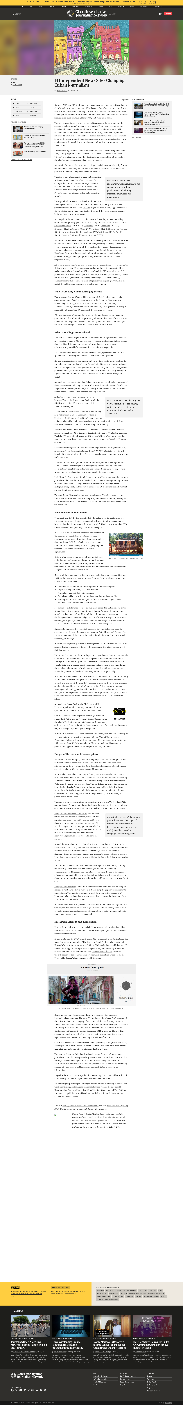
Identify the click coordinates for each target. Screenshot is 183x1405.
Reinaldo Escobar (84, 777)
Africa (132, 6)
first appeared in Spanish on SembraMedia (80, 1105)
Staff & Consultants (100, 1379)
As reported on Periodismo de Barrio (70, 813)
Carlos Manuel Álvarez (102, 951)
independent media (104, 1296)
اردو (12, 6)
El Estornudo (76, 183)
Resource (150, 1379)
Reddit (17, 115)
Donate (168, 14)
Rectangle (168, 1403)
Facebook (33, 103)
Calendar (123, 1385)
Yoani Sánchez (71, 451)
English (40, 6)
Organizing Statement (100, 1376)
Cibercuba (105, 225)
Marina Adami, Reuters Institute (24, 1352)
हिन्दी (110, 6)
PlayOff (119, 232)
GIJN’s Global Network (128, 1376)
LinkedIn (32, 107)
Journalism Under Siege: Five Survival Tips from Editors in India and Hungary (29, 1344)
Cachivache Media (62, 225)
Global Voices (72, 1096)
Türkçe (101, 6)
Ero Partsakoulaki (60, 1352)
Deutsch (143, 6)
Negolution (87, 232)
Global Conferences (127, 1382)
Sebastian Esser (140, 1352)
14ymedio (88, 225)
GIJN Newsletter (153, 1385)
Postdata (58, 193)
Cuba (160, 1290)
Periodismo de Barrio (110, 222)
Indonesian (157, 6)
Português (75, 6)
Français (51, 6)
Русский (121, 6)
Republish (33, 115)
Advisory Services (153, 1391)
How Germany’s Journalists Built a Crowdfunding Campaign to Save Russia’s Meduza (151, 1344)
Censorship (143, 1290)
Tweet (17, 103)
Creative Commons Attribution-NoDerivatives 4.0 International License (28, 1294)
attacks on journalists (113, 1290)
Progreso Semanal (88, 235)
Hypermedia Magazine (118, 229)
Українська (88, 6)
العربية (21, 6)
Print (17, 107)
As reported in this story (65, 886)
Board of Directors (99, 1382)
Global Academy (153, 1382)
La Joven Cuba (68, 232)
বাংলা (31, 6)
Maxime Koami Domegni (103, 1352)
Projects (150, 1388)
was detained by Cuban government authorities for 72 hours (81, 847)
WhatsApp (19, 111)
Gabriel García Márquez (137, 1293)
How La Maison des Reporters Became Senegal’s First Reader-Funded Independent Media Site (109, 1344)
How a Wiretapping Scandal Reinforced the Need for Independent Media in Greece (67, 1344)
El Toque (97, 229)
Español (63, 6)
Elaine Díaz (62, 90)
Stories (14, 79)
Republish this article (61, 1288)
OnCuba (86, 207)
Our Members (125, 1379)
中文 (169, 6)
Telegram (33, 111)
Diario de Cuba (78, 229)
